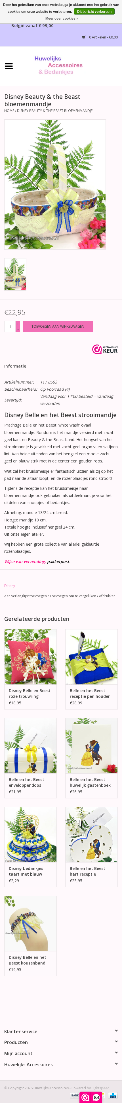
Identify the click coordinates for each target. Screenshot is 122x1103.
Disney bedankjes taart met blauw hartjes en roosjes (26, 871)
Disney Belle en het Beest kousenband (27, 960)
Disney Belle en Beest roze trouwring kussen (30, 693)
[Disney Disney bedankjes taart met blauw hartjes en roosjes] (30, 834)
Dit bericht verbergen (94, 12)
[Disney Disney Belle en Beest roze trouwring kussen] (30, 656)
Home (9, 110)
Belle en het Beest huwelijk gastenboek (90, 782)
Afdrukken (107, 596)
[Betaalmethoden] (74, 1095)
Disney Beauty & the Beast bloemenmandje (54, 110)
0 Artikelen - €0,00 (103, 37)
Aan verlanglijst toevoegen (25, 596)
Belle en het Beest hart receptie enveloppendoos (87, 871)
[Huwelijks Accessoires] (70, 65)
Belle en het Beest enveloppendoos (26, 782)
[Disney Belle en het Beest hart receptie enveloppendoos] (91, 834)
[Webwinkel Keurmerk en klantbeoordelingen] (105, 349)
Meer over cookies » (61, 19)
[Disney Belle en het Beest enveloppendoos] (30, 745)
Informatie (15, 366)
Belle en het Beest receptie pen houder (90, 693)
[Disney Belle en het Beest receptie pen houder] (91, 656)
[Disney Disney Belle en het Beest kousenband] (30, 923)
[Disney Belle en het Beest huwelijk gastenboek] (91, 745)
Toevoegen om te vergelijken (73, 596)
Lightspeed (101, 1088)
